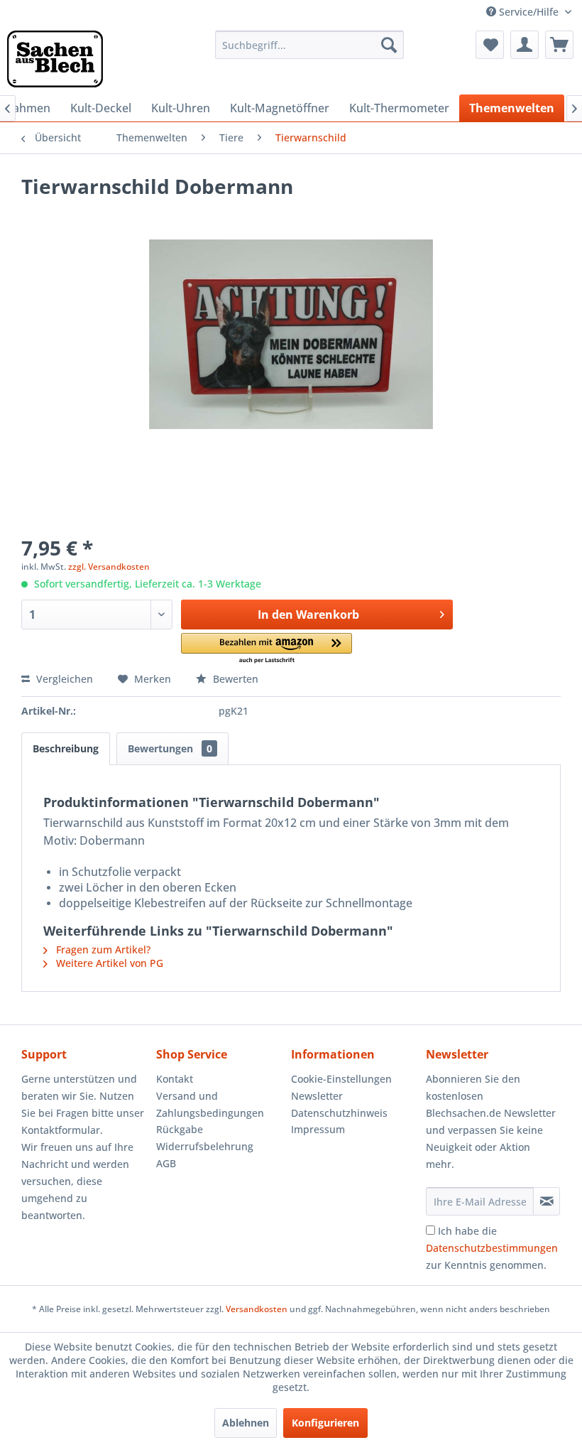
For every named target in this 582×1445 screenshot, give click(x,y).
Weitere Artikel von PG (108, 963)
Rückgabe (179, 1129)
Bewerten (234, 679)
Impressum (318, 1129)
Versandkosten (256, 1309)
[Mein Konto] (524, 45)
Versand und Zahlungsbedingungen (210, 1104)
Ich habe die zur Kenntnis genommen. (492, 1248)
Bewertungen (170, 748)
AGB (166, 1163)
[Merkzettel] (490, 45)
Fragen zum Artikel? (101, 949)
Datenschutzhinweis (339, 1113)
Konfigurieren (325, 1422)
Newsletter (317, 1096)
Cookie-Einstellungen (341, 1079)
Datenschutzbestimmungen (492, 1248)
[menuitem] (310, 45)
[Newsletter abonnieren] (546, 1201)
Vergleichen (63, 679)
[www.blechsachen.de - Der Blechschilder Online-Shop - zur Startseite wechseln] (55, 59)
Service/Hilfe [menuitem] (528, 11)
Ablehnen (245, 1422)
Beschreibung (66, 748)
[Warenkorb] (559, 45)
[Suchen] (389, 45)
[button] (266, 649)
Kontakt (174, 1079)
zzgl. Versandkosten (109, 567)
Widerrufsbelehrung (204, 1146)
